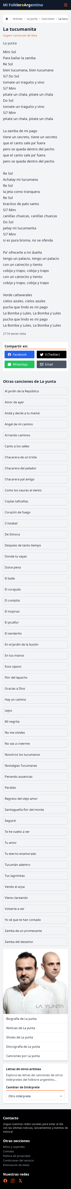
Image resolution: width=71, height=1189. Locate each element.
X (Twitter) (52, 354)
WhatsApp (20, 364)
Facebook (20, 354)
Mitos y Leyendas (14, 1147)
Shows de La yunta (19, 1037)
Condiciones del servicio (18, 1160)
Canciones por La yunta (23, 1056)
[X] (20, 1180)
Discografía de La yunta (23, 1047)
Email (49, 364)
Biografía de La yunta (21, 1019)
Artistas (18, 19)
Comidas (8, 1151)
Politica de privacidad (16, 1156)
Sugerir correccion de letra (20, 35)
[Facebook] (5, 1180)
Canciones (48, 19)
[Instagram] (13, 1180)
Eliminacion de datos (16, 1165)
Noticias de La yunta (20, 1028)
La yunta (32, 19)
